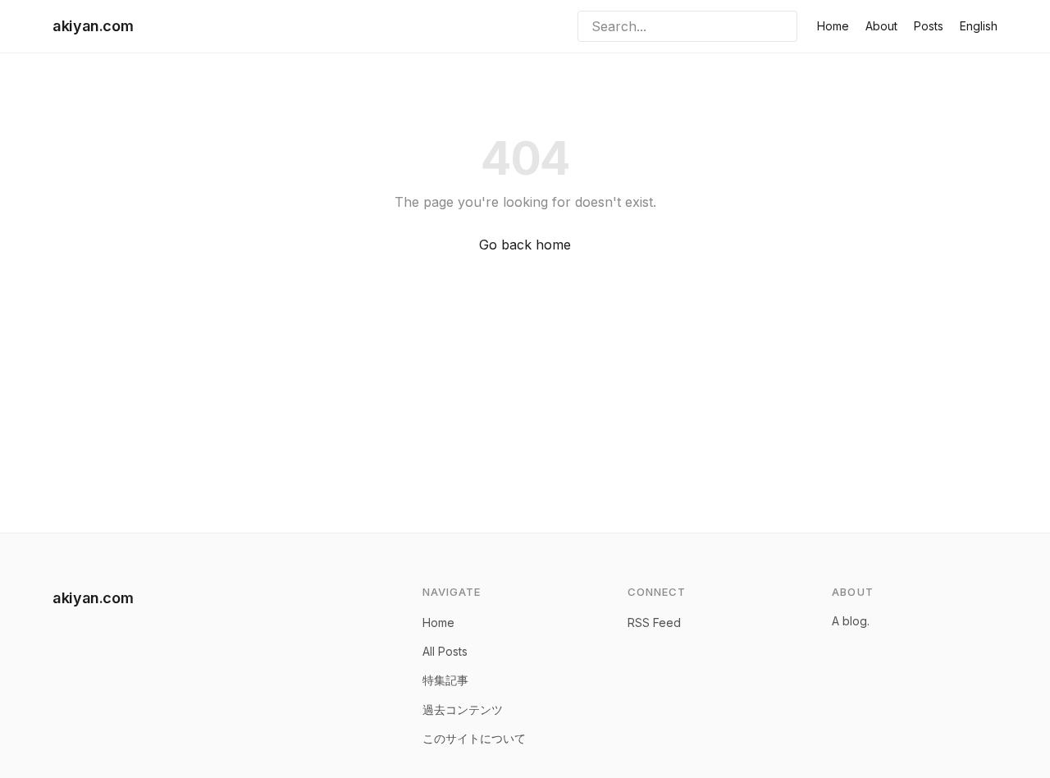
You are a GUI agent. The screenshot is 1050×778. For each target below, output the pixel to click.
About (881, 26)
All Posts (445, 651)
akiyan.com (92, 25)
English (979, 26)
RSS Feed (654, 622)
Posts (928, 26)
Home (833, 26)
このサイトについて (474, 738)
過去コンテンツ (462, 709)
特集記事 (445, 680)
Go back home (525, 244)
